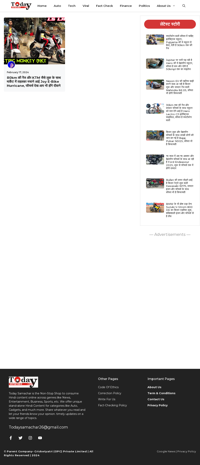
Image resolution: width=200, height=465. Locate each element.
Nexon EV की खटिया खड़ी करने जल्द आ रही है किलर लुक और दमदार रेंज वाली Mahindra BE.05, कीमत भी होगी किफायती (180, 87)
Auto (57, 6)
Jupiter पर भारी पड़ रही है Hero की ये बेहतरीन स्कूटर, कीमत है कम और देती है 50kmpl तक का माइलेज (179, 64)
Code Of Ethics (108, 387)
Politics (144, 6)
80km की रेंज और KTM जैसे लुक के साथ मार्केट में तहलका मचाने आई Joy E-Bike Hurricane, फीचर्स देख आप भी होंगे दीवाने (34, 82)
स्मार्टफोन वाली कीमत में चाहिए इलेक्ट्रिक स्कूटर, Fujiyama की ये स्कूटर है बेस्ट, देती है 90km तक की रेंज (179, 42)
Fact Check (104, 6)
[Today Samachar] (21, 6)
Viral (86, 6)
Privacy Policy (186, 451)
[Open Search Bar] (184, 6)
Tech (72, 6)
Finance (126, 6)
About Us (164, 6)
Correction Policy (109, 393)
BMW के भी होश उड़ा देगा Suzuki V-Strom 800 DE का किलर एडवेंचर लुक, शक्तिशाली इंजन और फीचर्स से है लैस (180, 209)
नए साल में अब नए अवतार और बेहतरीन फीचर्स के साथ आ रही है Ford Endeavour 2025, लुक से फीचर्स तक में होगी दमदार (180, 161)
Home (42, 6)
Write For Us (106, 399)
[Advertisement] (170, 301)
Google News (166, 451)
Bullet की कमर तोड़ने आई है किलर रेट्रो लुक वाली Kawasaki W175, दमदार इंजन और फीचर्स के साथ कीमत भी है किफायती (179, 185)
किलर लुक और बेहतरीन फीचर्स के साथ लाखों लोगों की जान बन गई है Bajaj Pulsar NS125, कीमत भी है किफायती (180, 138)
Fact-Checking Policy (112, 405)
